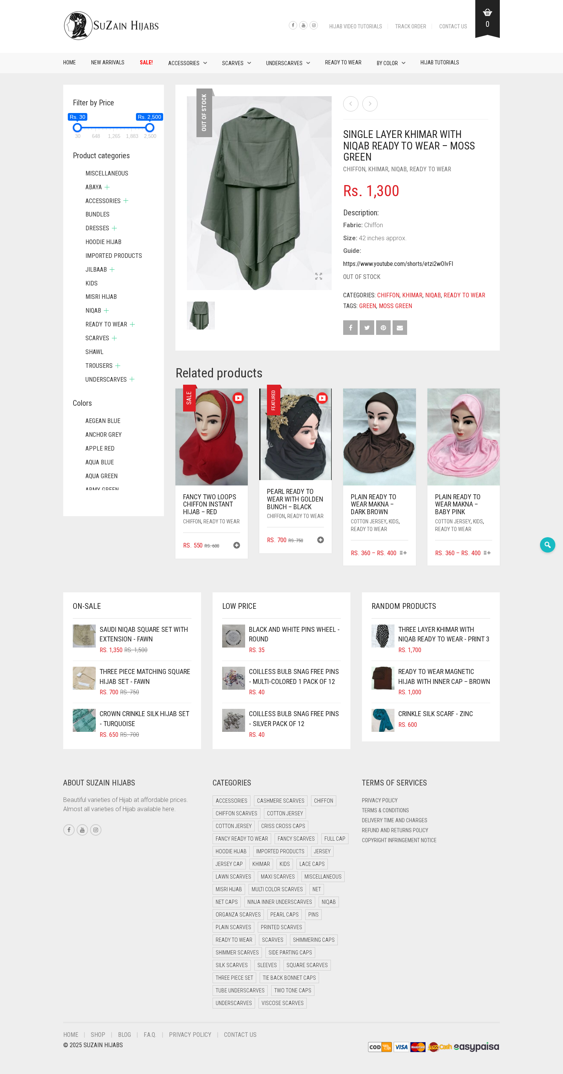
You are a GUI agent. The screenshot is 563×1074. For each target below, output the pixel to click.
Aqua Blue (99, 462)
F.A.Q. (150, 1034)
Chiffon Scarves (236, 813)
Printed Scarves (281, 927)
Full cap (334, 839)
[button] (236, 546)
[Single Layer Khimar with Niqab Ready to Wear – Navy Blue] (370, 103)
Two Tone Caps (292, 990)
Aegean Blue (102, 421)
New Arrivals (107, 62)
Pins (313, 915)
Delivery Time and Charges (394, 820)
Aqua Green (101, 476)
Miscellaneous (106, 173)
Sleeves (267, 965)
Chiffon (354, 169)
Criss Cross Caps (283, 826)
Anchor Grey (103, 434)
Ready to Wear (343, 62)
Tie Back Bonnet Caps (289, 978)
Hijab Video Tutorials (355, 26)
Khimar (378, 169)
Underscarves (284, 63)
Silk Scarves (232, 965)
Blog (124, 1034)
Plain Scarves (233, 927)
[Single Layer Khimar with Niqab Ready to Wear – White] (350, 103)
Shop (98, 1034)
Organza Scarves (238, 915)
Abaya (93, 187)
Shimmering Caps (314, 940)
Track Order (410, 26)
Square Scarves (307, 965)
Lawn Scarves (233, 877)
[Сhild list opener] (107, 187)
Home (69, 62)
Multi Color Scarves (277, 889)
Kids (394, 521)
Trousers (99, 365)
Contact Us (453, 26)
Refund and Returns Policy (395, 830)
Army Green (102, 490)
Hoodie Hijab (103, 242)
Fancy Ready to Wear (242, 839)
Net (317, 889)
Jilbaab (96, 269)
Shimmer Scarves (237, 952)
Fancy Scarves (296, 839)
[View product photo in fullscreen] (318, 277)
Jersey (322, 851)
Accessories (184, 63)
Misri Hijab (101, 296)
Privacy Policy (380, 800)
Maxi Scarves (278, 877)
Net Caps (227, 902)
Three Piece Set (234, 978)
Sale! (146, 62)
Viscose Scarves (283, 1003)
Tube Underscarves (240, 990)
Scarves (233, 63)
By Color (387, 63)
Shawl (94, 352)
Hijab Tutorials (440, 62)
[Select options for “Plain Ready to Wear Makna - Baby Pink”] (487, 553)
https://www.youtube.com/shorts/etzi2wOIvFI (398, 263)
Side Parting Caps (290, 952)
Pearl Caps (284, 915)
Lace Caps (312, 864)
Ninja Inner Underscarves (279, 902)
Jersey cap (229, 864)
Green (367, 306)
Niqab (399, 169)
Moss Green (395, 306)
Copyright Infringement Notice (399, 840)
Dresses (97, 228)
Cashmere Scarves (280, 801)
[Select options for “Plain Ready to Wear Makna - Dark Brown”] (403, 553)
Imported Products (113, 255)
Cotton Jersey (368, 521)
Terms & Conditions (385, 810)
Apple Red (100, 448)
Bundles (97, 214)
